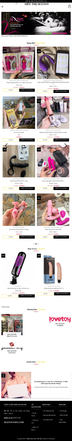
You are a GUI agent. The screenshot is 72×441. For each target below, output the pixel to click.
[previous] (7, 145)
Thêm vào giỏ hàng (39, 90)
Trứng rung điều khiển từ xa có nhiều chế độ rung (30, 82)
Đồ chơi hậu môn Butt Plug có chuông (30, 229)
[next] (65, 145)
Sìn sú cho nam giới (31, 132)
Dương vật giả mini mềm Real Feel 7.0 (54, 288)
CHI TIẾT (22, 90)
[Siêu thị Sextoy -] (36, 7)
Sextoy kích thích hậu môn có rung (31, 181)
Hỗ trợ (40, 1)
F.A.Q (45, 1)
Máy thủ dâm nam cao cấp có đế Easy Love (18, 288)
